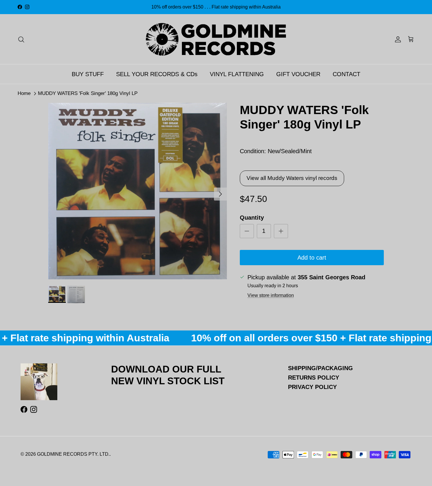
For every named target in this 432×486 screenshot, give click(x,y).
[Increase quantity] (281, 231)
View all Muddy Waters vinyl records (292, 178)
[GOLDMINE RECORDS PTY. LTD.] (216, 39)
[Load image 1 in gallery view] (137, 191)
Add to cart (311, 257)
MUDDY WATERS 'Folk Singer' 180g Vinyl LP (88, 93)
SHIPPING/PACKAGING (320, 368)
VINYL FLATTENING (237, 74)
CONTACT (346, 74)
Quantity (252, 217)
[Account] (396, 39)
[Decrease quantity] (247, 231)
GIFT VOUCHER (298, 74)
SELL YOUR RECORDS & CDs (156, 74)
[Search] (21, 39)
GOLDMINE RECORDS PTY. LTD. (73, 454)
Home (24, 93)
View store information (270, 295)
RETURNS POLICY (313, 377)
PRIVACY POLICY (312, 387)
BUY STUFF (88, 74)
